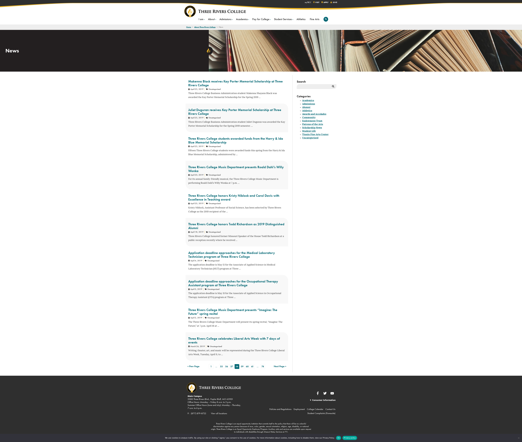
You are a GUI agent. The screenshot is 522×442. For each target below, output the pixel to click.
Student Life (309, 131)
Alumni (306, 107)
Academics (242, 19)
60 (247, 366)
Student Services (283, 19)
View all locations (219, 413)
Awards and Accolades (314, 114)
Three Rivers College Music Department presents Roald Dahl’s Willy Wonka (236, 169)
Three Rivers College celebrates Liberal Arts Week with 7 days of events (234, 340)
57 (231, 366)
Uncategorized (310, 138)
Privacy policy (350, 438)
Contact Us (330, 409)
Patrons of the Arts (312, 124)
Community (309, 117)
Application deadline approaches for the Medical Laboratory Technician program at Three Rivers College (231, 255)
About (211, 19)
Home (188, 27)
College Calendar (315, 409)
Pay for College (260, 19)
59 (242, 366)
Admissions (225, 19)
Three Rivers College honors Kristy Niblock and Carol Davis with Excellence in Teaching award (233, 197)
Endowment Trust (312, 121)
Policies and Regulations (280, 409)
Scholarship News (312, 128)
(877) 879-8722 (198, 413)
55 (221, 366)
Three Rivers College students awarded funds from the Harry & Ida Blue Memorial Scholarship (235, 140)
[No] (518, 438)
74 (263, 366)
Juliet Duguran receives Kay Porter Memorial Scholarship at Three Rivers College (234, 112)
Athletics (300, 19)
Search (301, 82)
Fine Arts (314, 19)
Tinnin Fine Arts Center (315, 134)
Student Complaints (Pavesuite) (321, 413)
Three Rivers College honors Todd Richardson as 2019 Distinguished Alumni (236, 226)
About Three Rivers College (205, 27)
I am (201, 19)
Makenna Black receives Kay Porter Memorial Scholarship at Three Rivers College (235, 83)
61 (252, 366)
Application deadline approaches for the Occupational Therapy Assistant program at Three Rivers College (233, 283)
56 (226, 366)
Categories (304, 96)
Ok (338, 438)
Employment (299, 409)
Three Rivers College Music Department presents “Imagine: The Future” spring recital (232, 312)
